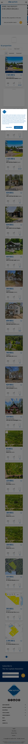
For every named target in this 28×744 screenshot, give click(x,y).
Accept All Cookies (18, 127)
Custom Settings (9, 127)
